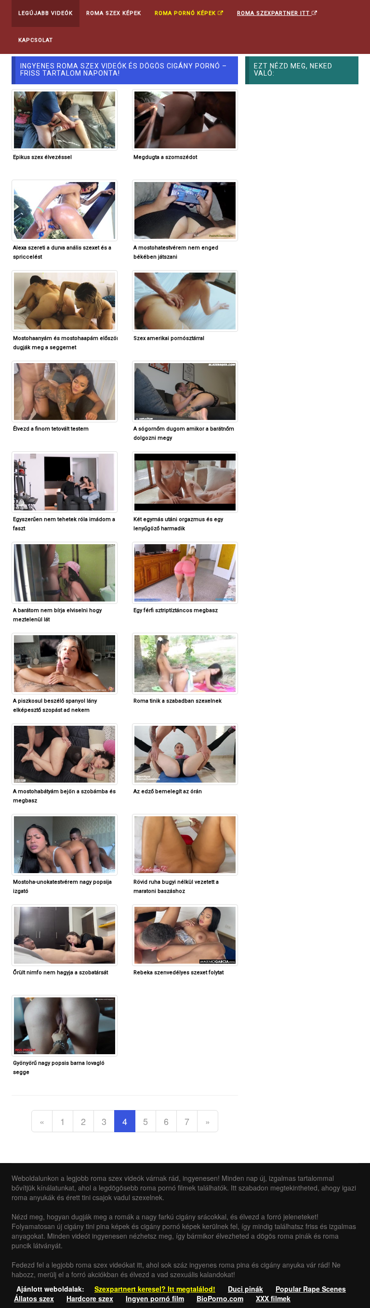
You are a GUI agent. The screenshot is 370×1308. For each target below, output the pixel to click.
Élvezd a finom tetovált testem (51, 429)
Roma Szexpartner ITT (274, 13)
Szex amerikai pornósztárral (168, 338)
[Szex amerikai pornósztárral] (185, 300)
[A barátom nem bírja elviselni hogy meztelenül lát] (65, 571)
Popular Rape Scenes (311, 1289)
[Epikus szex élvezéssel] (65, 119)
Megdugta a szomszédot (165, 157)
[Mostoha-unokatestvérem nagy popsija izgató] (65, 844)
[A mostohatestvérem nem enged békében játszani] (185, 209)
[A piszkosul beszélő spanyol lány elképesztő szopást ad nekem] (65, 662)
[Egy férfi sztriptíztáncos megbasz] (185, 571)
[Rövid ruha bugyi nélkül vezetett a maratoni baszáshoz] (185, 844)
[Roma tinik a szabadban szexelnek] (185, 662)
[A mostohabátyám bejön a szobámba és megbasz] (65, 753)
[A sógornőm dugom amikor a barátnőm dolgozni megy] (185, 390)
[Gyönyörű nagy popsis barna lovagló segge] (65, 1025)
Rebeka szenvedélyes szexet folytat (178, 972)
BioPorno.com (220, 1298)
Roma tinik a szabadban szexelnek (177, 701)
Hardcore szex (89, 1298)
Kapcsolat (35, 40)
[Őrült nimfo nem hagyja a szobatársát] (65, 934)
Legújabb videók (45, 13)
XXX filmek (273, 1298)
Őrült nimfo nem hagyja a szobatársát (60, 972)
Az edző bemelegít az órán (167, 791)
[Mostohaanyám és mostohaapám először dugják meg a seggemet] (65, 300)
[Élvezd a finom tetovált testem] (65, 390)
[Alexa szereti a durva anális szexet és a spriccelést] (65, 209)
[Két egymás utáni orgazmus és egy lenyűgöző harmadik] (185, 481)
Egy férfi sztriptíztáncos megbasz (175, 610)
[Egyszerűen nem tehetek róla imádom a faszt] (65, 481)
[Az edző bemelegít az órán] (185, 753)
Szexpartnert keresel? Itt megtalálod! (154, 1289)
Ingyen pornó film (155, 1298)
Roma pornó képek (186, 13)
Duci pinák (245, 1289)
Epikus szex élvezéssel (42, 157)
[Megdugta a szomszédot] (185, 119)
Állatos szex (34, 1298)
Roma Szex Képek (113, 13)
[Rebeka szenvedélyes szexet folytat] (185, 934)
